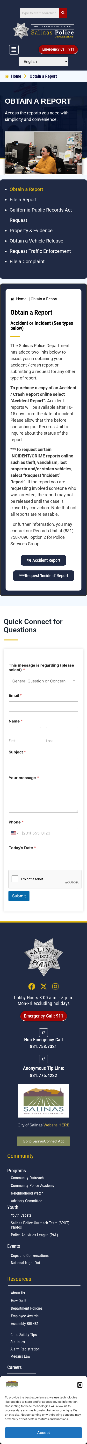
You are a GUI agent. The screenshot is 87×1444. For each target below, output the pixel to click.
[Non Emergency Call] (43, 1032)
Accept (43, 1432)
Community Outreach (27, 1177)
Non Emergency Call (43, 1039)
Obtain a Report (26, 189)
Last (49, 741)
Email (15, 695)
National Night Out (25, 1262)
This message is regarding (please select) (41, 667)
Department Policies (27, 1308)
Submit (19, 896)
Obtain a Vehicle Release (36, 241)
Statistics (17, 1341)
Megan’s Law (20, 1356)
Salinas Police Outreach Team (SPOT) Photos (40, 1224)
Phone (16, 822)
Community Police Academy (32, 1185)
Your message (24, 777)
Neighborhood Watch (27, 1193)
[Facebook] (31, 986)
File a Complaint (27, 261)
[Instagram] (55, 986)
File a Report (23, 199)
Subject (17, 752)
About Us (18, 1292)
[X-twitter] (43, 986)
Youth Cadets (21, 1215)
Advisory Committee (26, 1200)
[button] (79, 1385)
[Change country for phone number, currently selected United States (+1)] (14, 833)
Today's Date (22, 848)
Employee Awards (24, 1316)
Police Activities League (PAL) (34, 1234)
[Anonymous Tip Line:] (43, 1059)
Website (57, 1125)
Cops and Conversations (30, 1255)
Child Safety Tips (23, 1334)
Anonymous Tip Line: (43, 1068)
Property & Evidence (31, 230)
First (12, 741)
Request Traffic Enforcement (40, 251)
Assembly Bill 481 (25, 1323)
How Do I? (18, 1300)
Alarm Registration (25, 1349)
